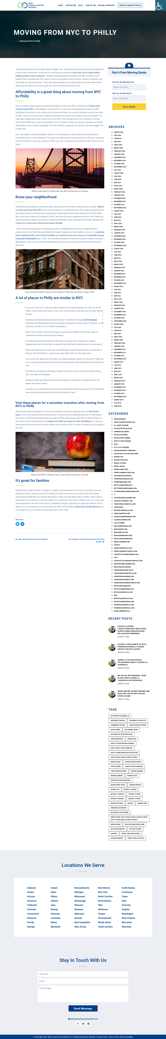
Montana (78, 909)
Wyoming (126, 926)
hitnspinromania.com (122, 482)
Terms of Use (113, 1037)
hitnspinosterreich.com (123, 479)
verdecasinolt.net (121, 469)
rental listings (120, 463)
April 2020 (118, 337)
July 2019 (117, 365)
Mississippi (80, 901)
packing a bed (142, 803)
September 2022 (120, 245)
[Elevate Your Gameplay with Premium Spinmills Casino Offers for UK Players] (112, 647)
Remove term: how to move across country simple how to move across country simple (129, 818)
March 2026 (118, 148)
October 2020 (119, 318)
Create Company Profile (130, 5)
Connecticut (33, 913)
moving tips (115, 789)
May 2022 (117, 258)
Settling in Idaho (135, 829)
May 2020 (117, 334)
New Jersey (80, 926)
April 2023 (118, 223)
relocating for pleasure (119, 812)
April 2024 (118, 186)
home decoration (117, 739)
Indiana (54, 901)
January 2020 (119, 346)
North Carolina (105, 896)
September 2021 (120, 283)
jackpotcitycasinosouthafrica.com (128, 561)
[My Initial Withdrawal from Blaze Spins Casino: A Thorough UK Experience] (112, 678)
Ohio (100, 905)
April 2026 (118, 145)
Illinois (54, 896)
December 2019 (120, 349)
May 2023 (117, 220)
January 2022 (119, 271)
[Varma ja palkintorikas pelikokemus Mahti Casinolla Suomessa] (112, 663)
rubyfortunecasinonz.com (124, 564)
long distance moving (119, 771)
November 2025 (120, 160)
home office (131, 739)
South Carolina (105, 926)
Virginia (126, 909)
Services (70, 5)
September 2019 (120, 359)
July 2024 (117, 176)
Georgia (31, 926)
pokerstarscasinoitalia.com (125, 573)
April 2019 (118, 374)
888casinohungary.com (123, 535)
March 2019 (118, 378)
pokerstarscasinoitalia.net (125, 504)
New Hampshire (82, 922)
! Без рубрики (119, 523)
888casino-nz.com (121, 532)
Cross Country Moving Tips (124, 422)
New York (102, 892)
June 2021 (117, 293)
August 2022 (118, 249)
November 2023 (120, 201)
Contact (89, 5)
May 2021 (117, 296)
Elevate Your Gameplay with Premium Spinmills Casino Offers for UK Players (132, 646)
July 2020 (117, 327)
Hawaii (54, 888)
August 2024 (118, 173)
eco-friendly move (131, 729)
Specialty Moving (121, 435)
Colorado (31, 909)
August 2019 (118, 362)
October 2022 (119, 242)
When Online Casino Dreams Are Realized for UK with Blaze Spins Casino (134, 693)
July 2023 (117, 214)
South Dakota (128, 888)
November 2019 (120, 352)
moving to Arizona (117, 794)
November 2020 (120, 315)
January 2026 (119, 154)
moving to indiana (117, 799)
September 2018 (120, 397)
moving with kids (117, 803)
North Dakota (104, 901)
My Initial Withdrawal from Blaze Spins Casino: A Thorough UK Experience (132, 678)
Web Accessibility (126, 1037)
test (115, 557)
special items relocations (130, 833)
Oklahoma (103, 909)
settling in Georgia (118, 829)
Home (60, 5)
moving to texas (134, 799)
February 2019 (119, 381)
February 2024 (119, 192)
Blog (80, 5)
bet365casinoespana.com (124, 589)
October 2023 (119, 204)
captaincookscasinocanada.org (126, 491)
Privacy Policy (102, 1037)
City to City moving (121, 447)
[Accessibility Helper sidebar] (160, 5)
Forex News (118, 507)
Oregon (101, 913)
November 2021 (120, 277)
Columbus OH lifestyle (137, 720)
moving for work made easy (121, 780)
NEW (115, 595)
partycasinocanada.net (123, 539)
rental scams (119, 466)
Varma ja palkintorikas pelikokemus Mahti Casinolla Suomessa (133, 662)
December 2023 (120, 198)
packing (130, 803)
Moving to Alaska (130, 789)
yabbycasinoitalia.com (123, 548)
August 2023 (118, 211)
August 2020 (118, 324)
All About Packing (121, 425)
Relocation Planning (122, 438)
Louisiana (55, 918)
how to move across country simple (124, 757)
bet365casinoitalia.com (123, 592)
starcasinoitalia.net (122, 513)
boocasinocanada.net (122, 586)
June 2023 (117, 217)
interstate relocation (133, 762)
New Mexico (104, 888)
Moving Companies (106, 5)
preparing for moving (119, 808)
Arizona (31, 896)
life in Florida (116, 766)
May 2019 (117, 371)
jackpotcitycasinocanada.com (126, 554)
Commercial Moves (121, 432)
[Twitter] (83, 1024)
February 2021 (119, 305)
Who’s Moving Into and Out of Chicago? (33, 539)
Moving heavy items (118, 785)
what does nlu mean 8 (122, 567)
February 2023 (119, 230)
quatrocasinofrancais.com (124, 517)
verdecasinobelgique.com (124, 472)
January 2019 (119, 384)
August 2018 (118, 400)
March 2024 (118, 189)
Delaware (31, 918)
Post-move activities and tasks (126, 454)
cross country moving (137, 725)
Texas (125, 896)
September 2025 (120, 167)
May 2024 (117, 182)
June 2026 (117, 138)
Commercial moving (118, 725)
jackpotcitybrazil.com (123, 501)
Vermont (126, 905)
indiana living (116, 762)
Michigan (79, 892)
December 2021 (120, 274)
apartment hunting (118, 720)
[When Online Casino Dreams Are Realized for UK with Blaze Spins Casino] (112, 694)
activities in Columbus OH (120, 716)
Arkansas (31, 901)
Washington (127, 913)
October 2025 (119, 164)
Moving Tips (118, 457)
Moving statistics (121, 460)
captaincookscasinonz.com (124, 498)
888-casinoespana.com (122, 526)
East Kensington (90, 320)
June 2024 (117, 179)
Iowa (53, 905)
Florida (30, 922)
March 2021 (118, 302)
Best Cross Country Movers (88, 507)
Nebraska (79, 913)
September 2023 (120, 208)
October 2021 (119, 280)
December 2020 (120, 312)
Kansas (54, 909)
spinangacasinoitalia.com (124, 608)
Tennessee (127, 892)
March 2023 (118, 227)
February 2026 (119, 151)
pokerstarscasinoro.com (124, 576)
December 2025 (120, 157)
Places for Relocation (123, 428)
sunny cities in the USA (136, 838)
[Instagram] (88, 1024)
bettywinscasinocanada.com (125, 488)
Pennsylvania (104, 918)
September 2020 (120, 321)
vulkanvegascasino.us (123, 476)
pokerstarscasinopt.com (124, 579)
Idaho (53, 892)
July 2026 (117, 135)
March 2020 (118, 340)
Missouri (78, 905)
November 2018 (120, 390)
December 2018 (120, 387)
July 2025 (117, 170)
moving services (135, 785)
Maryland (55, 926)
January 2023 (119, 233)
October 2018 (119, 393)
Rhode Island (104, 922)
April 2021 (118, 299)
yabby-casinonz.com (122, 542)
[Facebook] (77, 1024)
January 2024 (119, 195)
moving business (137, 771)
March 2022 (118, 264)
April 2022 (118, 261)
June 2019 (117, 368)
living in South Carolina (134, 766)
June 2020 (117, 330)
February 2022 (119, 267)
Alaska (30, 892)
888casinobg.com (120, 529)
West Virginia (128, 918)
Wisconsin (127, 922)
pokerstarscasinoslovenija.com (127, 583)
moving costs (132, 775)
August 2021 (118, 286)
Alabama (31, 888)
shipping (114, 833)
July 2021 (117, 289)
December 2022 (120, 236)
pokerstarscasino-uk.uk (123, 570)
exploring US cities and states (122, 734)
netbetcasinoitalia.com (123, 598)
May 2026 (117, 142)
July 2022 (117, 252)
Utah (124, 901)
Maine (54, 922)
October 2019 (119, 356)
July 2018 (117, 403)
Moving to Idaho (135, 794)
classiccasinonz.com (122, 520)
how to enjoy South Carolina (121, 748)
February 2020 (119, 343)
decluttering (115, 729)
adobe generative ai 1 (122, 611)
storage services (117, 838)
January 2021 (119, 308)
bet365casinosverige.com (124, 602)
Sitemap (92, 1037)
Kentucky (55, 913)
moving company (117, 775)
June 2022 (117, 255)
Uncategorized (120, 419)
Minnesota (79, 896)
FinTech (117, 545)
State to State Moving (122, 441)
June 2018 (117, 406)
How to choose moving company (122, 743)
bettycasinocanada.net (123, 485)
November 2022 (120, 239)
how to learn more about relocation (124, 752)
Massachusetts (81, 888)
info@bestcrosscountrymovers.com (84, 1019)
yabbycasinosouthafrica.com (125, 551)
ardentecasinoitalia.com (124, 605)
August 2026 (118, 132)
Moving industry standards (125, 450)
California (32, 905)
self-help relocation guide (134, 824)
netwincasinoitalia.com (123, 510)
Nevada (78, 918)
